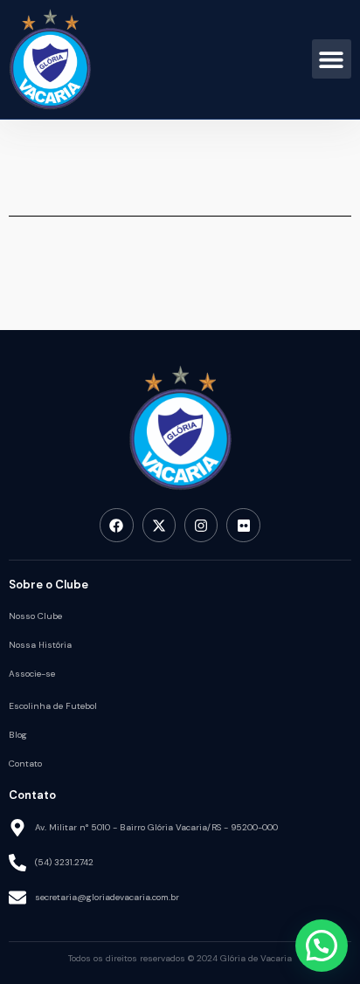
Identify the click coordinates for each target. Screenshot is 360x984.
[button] (331, 59)
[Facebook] (116, 524)
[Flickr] (243, 524)
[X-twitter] (159, 524)
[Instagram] (201, 524)
